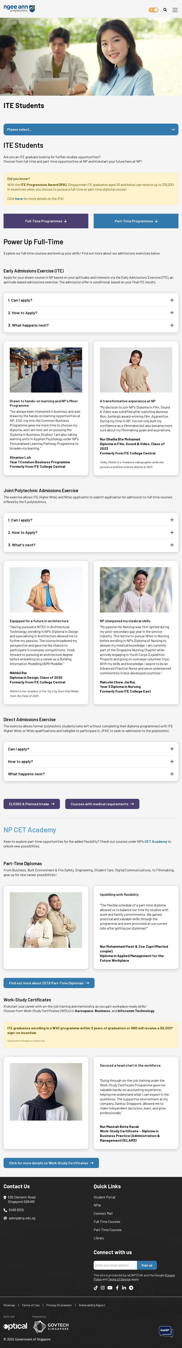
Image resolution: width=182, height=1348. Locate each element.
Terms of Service (119, 1279)
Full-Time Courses (107, 1221)
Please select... (19, 129)
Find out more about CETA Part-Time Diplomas (46, 983)
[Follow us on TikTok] (96, 1288)
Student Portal (104, 1197)
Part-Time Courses (108, 1230)
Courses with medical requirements (100, 804)
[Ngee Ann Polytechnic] (21, 8)
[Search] (165, 9)
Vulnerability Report (92, 1305)
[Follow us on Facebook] (117, 1288)
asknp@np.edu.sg (22, 1218)
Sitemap (9, 1305)
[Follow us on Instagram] (103, 1288)
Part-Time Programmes (134, 221)
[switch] (153, 10)
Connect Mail (103, 1213)
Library (99, 1238)
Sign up (146, 1265)
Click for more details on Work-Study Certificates (48, 1163)
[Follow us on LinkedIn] (124, 1288)
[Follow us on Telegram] (131, 1288)
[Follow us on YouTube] (110, 1288)
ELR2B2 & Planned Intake (29, 804)
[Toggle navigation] (175, 10)
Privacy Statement (59, 1305)
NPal (97, 1205)
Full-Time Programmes (43, 221)
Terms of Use (31, 1305)
